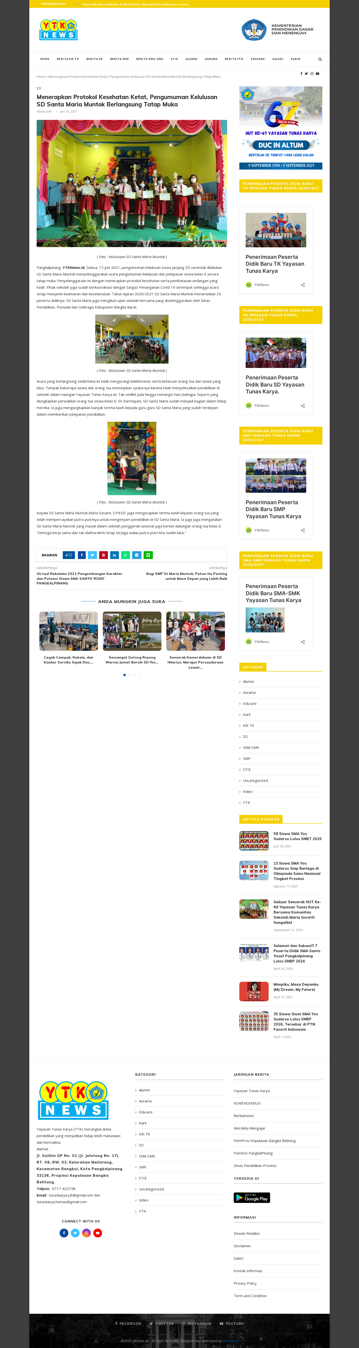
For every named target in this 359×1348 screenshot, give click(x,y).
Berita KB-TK (68, 59)
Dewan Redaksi (247, 1233)
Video (248, 791)
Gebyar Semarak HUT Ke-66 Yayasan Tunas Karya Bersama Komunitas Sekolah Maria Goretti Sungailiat (297, 912)
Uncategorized (255, 780)
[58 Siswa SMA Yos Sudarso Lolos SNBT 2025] (254, 841)
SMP (247, 758)
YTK (246, 802)
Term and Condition (250, 1295)
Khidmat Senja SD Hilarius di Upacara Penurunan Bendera (127, 4)
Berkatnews (244, 1115)
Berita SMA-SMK (149, 59)
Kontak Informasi (248, 1270)
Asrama (211, 59)
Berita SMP (119, 59)
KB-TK (248, 725)
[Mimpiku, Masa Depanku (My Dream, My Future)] (254, 991)
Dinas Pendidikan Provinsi (255, 1165)
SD (39, 88)
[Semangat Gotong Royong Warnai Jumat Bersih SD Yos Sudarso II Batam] (132, 631)
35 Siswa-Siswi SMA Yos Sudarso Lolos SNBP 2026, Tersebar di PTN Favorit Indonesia (296, 1022)
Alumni (192, 59)
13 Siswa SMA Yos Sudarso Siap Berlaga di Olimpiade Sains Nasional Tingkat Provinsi (297, 871)
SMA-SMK (251, 747)
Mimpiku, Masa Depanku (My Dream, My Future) (296, 987)
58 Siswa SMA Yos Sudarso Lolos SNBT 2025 (298, 836)
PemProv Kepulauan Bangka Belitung (265, 1140)
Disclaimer (242, 1245)
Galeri (278, 59)
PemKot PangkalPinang (253, 1153)
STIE (174, 59)
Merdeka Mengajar (249, 1128)
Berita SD (94, 59)
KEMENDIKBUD (247, 1103)
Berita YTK (234, 59)
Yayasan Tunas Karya (252, 1090)
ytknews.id (231, 1340)
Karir (296, 59)
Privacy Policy (245, 1283)
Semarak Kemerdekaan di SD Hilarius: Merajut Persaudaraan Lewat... (195, 662)
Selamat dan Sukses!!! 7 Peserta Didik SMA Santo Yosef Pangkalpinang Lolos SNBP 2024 (297, 953)
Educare (258, 59)
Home (45, 59)
